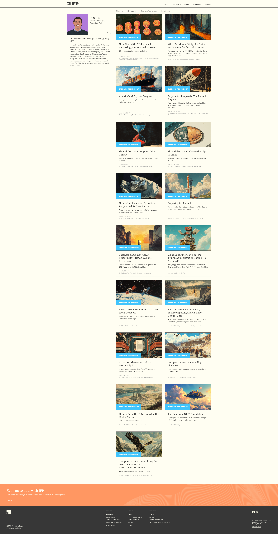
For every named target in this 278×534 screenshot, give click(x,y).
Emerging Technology (113, 520)
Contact (208, 4)
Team (130, 514)
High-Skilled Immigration (114, 522)
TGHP (259, 524)
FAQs (130, 525)
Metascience (110, 528)
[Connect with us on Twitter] (257, 513)
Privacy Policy (256, 527)
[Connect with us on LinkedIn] (253, 513)
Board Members (133, 520)
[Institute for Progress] (73, 3)
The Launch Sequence (156, 520)
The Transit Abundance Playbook (159, 522)
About (186, 4)
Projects (151, 514)
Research (177, 4)
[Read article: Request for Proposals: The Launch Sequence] (188, 92)
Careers (130, 522)
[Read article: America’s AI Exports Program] (139, 92)
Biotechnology (110, 517)
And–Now (264, 522)
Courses (151, 517)
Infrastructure (110, 525)
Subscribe (9, 500)
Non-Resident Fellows (135, 517)
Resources (197, 4)
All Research (110, 514)
